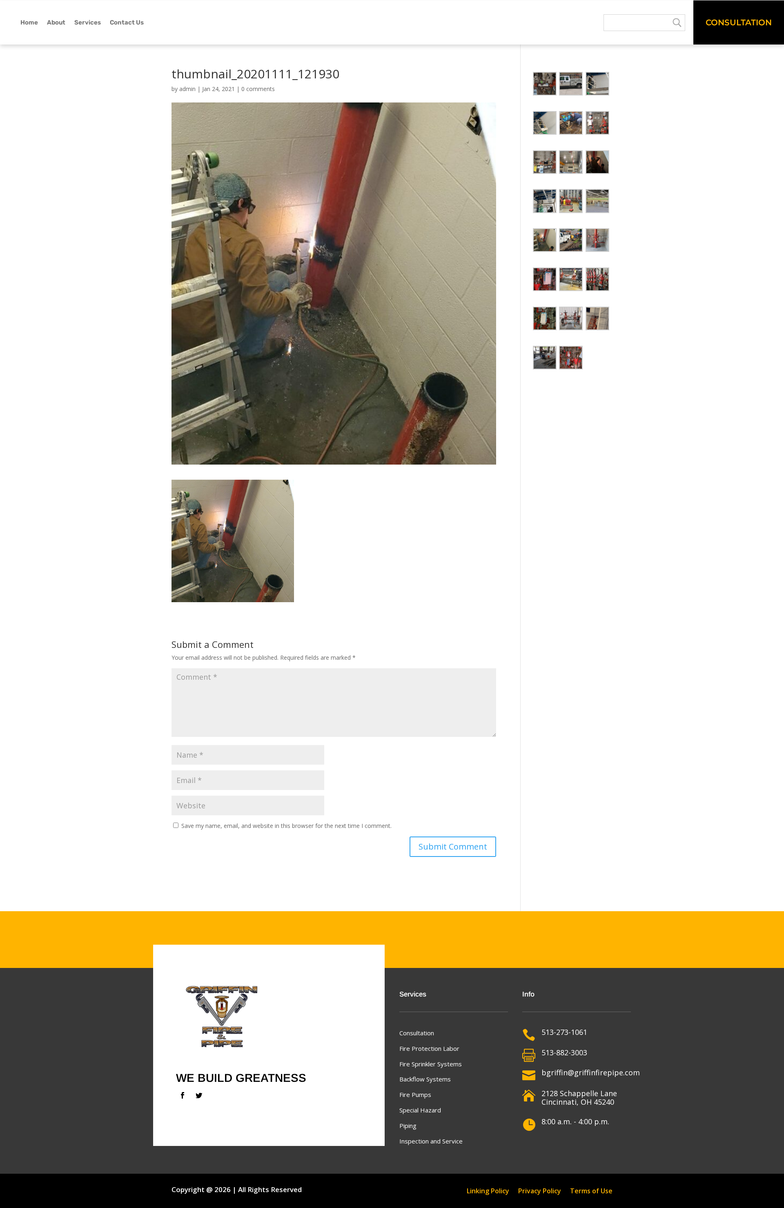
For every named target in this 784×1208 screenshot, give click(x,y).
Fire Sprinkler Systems (430, 1064)
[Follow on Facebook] (182, 1095)
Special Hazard (420, 1110)
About (56, 22)
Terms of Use (591, 1191)
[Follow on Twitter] (198, 1095)
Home (29, 22)
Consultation (739, 22)
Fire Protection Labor (429, 1048)
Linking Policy (488, 1191)
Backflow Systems (425, 1079)
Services (87, 22)
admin (187, 89)
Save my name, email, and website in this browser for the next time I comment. (286, 826)
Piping (407, 1125)
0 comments (258, 89)
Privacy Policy (539, 1191)
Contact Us (127, 22)
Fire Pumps (415, 1094)
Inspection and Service (431, 1141)
